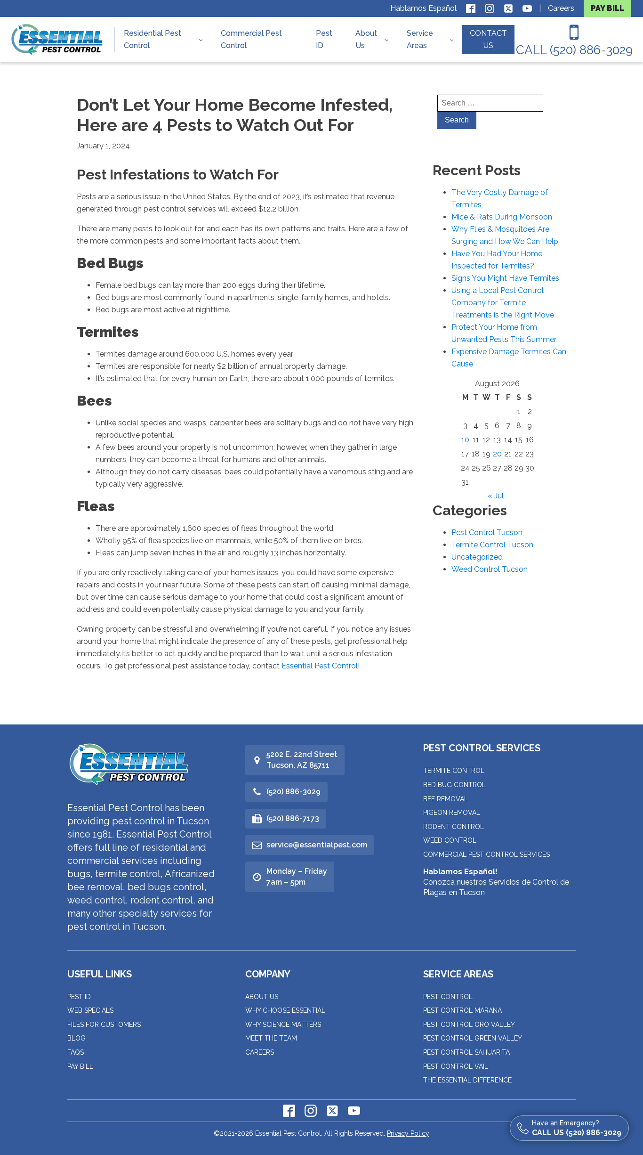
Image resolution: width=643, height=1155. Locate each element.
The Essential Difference (467, 1080)
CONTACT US (488, 39)
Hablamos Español (423, 8)
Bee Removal (445, 799)
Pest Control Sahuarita (466, 1052)
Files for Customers (104, 1024)
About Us (366, 39)
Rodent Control (453, 826)
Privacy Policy (408, 1133)
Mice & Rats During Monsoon (501, 216)
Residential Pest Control (152, 39)
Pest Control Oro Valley (469, 1024)
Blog (76, 1038)
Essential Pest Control (319, 665)
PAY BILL (607, 8)
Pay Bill (80, 1066)
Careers (561, 8)
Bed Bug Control (454, 785)
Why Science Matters (283, 1024)
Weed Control (449, 840)
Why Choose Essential (285, 1010)
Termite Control (453, 770)
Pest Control (448, 996)
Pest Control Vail (455, 1066)
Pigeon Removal (451, 812)
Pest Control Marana (462, 1010)
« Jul (496, 495)
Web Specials (90, 1010)
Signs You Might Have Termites (505, 278)
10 (465, 439)
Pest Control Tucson (486, 532)
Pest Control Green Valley (472, 1038)
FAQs (75, 1052)
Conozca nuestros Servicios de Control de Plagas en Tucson (496, 882)
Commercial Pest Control (251, 39)
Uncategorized (477, 557)
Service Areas (420, 39)
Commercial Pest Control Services (486, 854)
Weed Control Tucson (489, 569)
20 (497, 453)
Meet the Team (271, 1038)
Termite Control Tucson (492, 544)
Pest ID (324, 39)
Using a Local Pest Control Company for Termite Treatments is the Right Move (502, 302)
